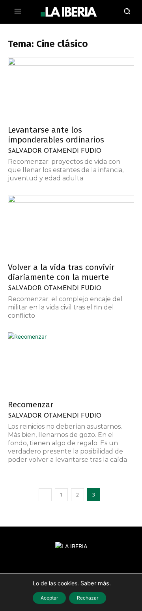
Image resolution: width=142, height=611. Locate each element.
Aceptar (49, 598)
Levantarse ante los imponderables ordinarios (56, 135)
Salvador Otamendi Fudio (54, 151)
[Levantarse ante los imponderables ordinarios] (71, 89)
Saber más (94, 583)
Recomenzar (30, 404)
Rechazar (87, 598)
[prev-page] (45, 494)
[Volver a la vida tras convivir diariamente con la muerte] (71, 226)
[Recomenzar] (71, 363)
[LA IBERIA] (68, 12)
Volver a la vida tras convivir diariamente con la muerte (61, 272)
